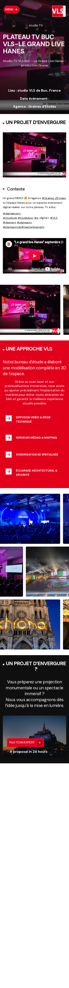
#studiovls (10, 218)
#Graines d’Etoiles (54, 198)
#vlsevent (9, 222)
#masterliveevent (32, 227)
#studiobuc (25, 218)
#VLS (54, 218)
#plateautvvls (12, 227)
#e (36, 218)
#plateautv (24, 222)
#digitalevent (12, 213)
